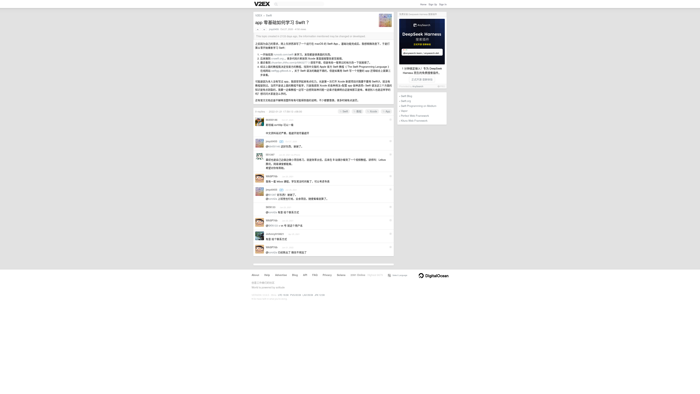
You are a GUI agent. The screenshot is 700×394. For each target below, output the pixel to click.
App (387, 111)
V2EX (258, 15)
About (255, 275)
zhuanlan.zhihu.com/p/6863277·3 (290, 62)
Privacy (327, 275)
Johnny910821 (275, 234)
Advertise (281, 275)
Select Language (399, 275)
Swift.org (406, 101)
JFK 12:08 (320, 294)
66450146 (271, 119)
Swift (269, 15)
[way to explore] (262, 4)
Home (423, 4)
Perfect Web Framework (415, 115)
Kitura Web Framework (414, 120)
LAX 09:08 (308, 294)
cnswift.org (277, 58)
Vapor (404, 111)
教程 (358, 111)
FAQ (315, 275)
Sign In (443, 4)
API (305, 275)
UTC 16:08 (283, 294)
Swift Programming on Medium (418, 106)
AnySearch (417, 86)
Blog (295, 275)
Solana (341, 275)
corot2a (272, 198)
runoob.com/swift (283, 54)
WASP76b (272, 176)
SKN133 (270, 207)
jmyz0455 (274, 29)
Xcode (373, 111)
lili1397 (270, 154)
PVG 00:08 (295, 294)
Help (267, 275)
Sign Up (433, 4)
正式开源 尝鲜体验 (422, 79)
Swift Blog (406, 96)
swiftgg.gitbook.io (281, 70)
